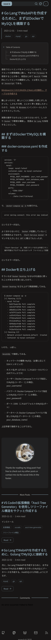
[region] (25, 178)
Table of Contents (13, 47)
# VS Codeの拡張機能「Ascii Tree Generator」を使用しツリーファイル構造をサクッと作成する (24, 506)
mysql (18, 36)
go (26, 36)
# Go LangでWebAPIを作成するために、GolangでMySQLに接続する (24, 552)
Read (6, 540)
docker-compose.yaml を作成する (25, 55)
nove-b (6, 3)
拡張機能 (6, 527)
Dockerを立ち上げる (18, 59)
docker (8, 36)
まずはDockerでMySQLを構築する (23, 52)
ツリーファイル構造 (11, 532)
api (33, 36)
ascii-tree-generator (33, 527)
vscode (17, 527)
